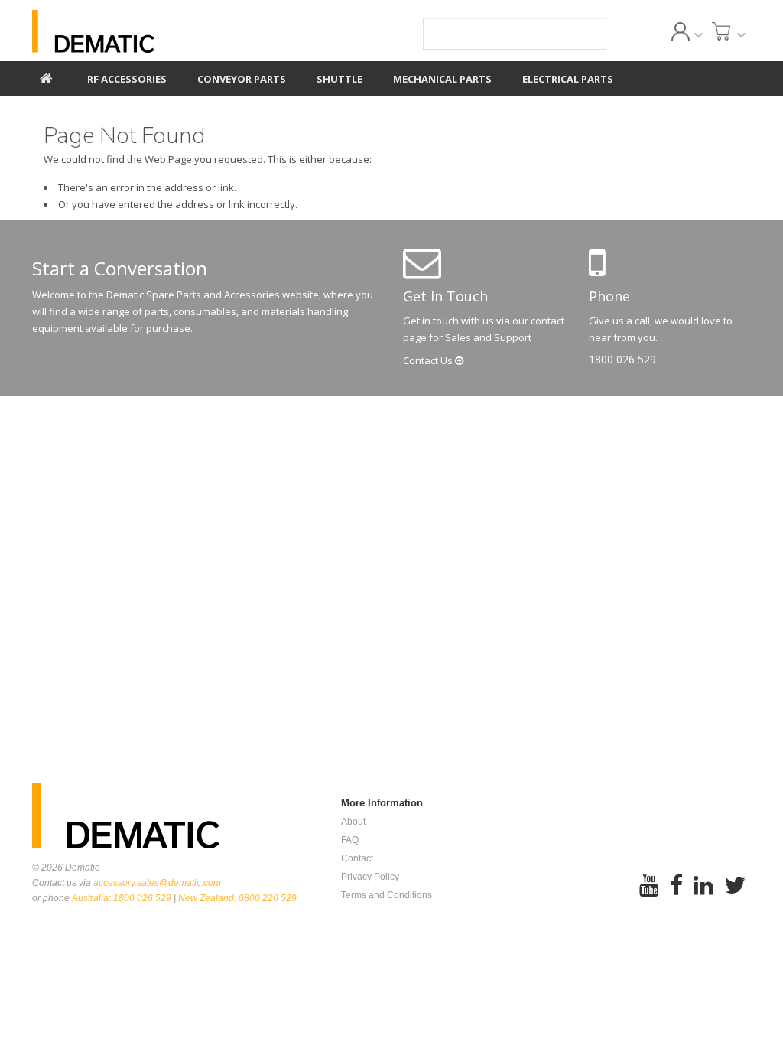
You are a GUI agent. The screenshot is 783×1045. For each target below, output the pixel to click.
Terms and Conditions (386, 895)
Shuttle (339, 79)
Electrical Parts (567, 79)
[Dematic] (144, 31)
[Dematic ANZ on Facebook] (676, 895)
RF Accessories (127, 79)
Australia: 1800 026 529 (121, 898)
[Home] (46, 76)
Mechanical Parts (442, 79)
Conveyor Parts (241, 79)
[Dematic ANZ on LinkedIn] (703, 895)
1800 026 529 (622, 359)
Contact (429, 360)
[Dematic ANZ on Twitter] (735, 895)
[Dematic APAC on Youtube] (649, 895)
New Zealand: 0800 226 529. (238, 898)
